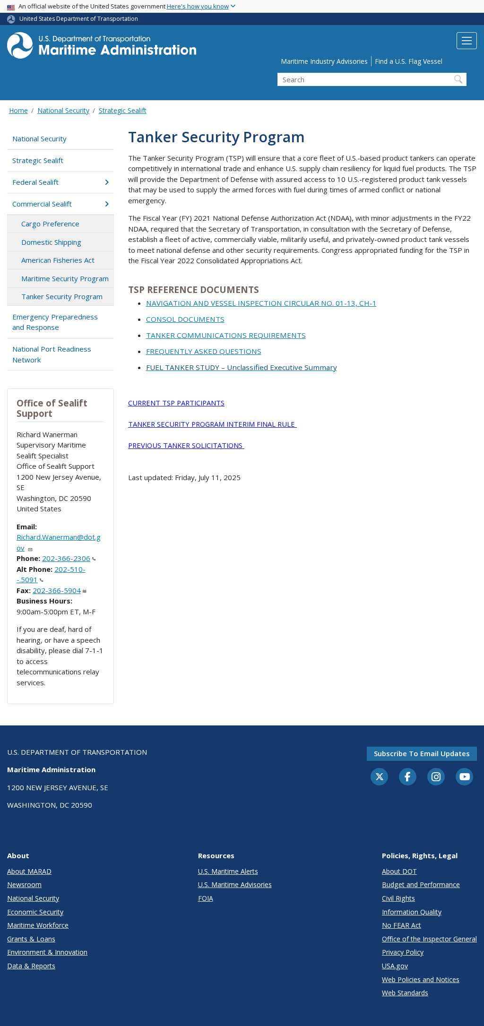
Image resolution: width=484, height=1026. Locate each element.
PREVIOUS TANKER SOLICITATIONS (186, 445)
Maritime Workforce (38, 925)
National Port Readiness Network (51, 354)
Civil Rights (398, 898)
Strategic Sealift (123, 110)
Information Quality (411, 911)
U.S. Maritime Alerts (228, 871)
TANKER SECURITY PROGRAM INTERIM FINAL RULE (212, 424)
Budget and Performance (421, 884)
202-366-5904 (57, 590)
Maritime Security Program (65, 278)
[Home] (101, 48)
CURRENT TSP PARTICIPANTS (176, 402)
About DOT (399, 871)
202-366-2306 (66, 558)
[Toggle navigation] (467, 40)
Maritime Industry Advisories (324, 61)
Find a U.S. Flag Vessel (408, 61)
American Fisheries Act (58, 260)
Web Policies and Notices (420, 979)
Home (18, 110)
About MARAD (29, 871)
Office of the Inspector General (429, 938)
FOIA (205, 898)
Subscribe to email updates (422, 753)
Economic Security (35, 911)
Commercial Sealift (42, 203)
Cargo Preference (50, 223)
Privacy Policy (403, 952)
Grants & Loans (31, 938)
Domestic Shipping (51, 242)
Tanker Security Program (62, 296)
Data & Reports (31, 965)
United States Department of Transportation (78, 19)
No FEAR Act (401, 925)
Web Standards (405, 992)
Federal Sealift (35, 182)
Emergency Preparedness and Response (55, 322)
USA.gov (395, 965)
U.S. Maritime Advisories (235, 884)
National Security (63, 110)
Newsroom (24, 884)
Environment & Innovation (47, 952)
